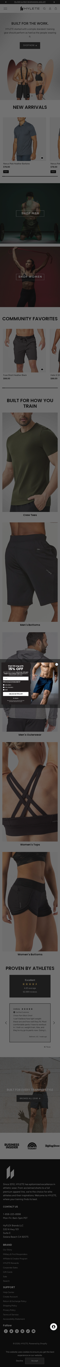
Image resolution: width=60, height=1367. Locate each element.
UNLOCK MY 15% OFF (15, 694)
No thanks (15, 698)
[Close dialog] (56, 664)
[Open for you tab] (53, 1326)
